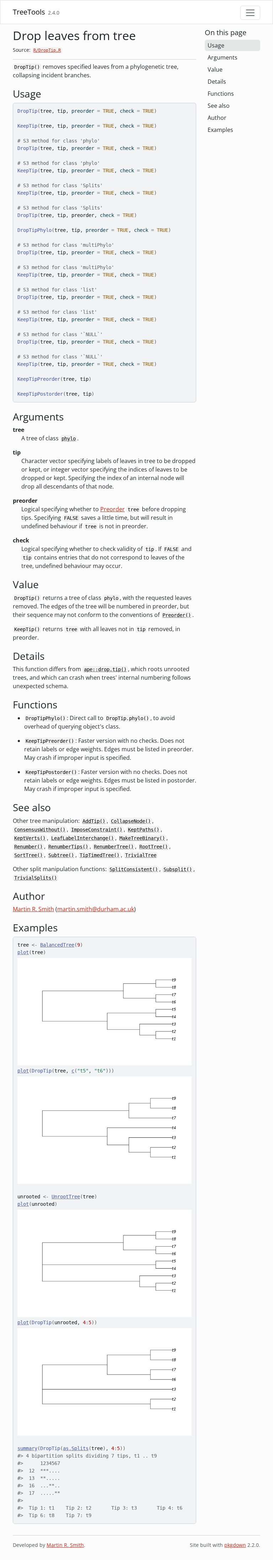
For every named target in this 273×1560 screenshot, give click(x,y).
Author (217, 118)
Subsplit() (178, 869)
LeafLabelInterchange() (82, 838)
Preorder (112, 509)
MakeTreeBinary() (142, 838)
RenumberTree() (114, 846)
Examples (220, 130)
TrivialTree (140, 855)
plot (23, 952)
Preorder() (176, 615)
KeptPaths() (143, 829)
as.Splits (76, 1448)
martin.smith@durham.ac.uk (95, 909)
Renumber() (28, 846)
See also (219, 106)
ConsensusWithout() (39, 829)
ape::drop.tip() (105, 669)
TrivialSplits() (35, 878)
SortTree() (28, 855)
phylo (68, 438)
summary (27, 1448)
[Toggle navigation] (250, 13)
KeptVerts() (30, 838)
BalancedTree (57, 945)
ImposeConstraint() (96, 829)
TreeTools (29, 12)
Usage (216, 45)
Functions (221, 94)
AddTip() (93, 821)
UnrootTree (66, 1196)
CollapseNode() (131, 821)
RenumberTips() (68, 846)
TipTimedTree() (99, 855)
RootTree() (153, 846)
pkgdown (235, 1545)
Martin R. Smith (33, 909)
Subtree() (61, 855)
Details (217, 81)
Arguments (222, 57)
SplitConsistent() (133, 869)
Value (215, 69)
